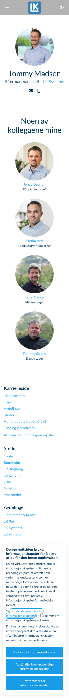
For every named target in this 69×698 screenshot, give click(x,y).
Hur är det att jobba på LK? (25, 421)
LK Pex (9, 521)
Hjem (8, 402)
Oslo (7, 482)
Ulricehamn (12, 475)
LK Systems (53, 81)
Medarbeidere (15, 395)
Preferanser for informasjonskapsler (34, 683)
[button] (62, 7)
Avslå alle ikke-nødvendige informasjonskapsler (35, 666)
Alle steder (12, 494)
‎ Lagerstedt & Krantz (20, 515)
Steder (9, 415)
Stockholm (12, 462)
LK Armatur (12, 534)
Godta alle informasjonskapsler (34, 652)
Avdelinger (12, 408)
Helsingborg (13, 469)
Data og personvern (19, 428)
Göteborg (11, 488)
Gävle (8, 456)
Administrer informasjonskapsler (29, 435)
